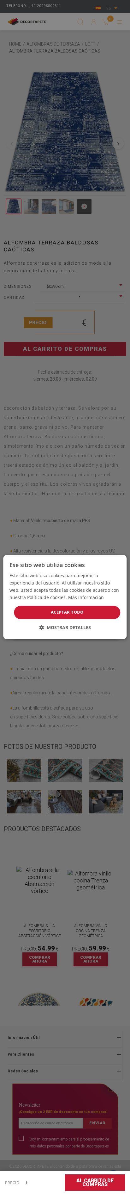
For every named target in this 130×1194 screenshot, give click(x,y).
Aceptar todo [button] (67, 612)
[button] (65, 627)
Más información (86, 597)
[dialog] (65, 597)
